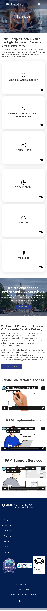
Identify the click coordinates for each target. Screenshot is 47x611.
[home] (20, 4)
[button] (39, 4)
